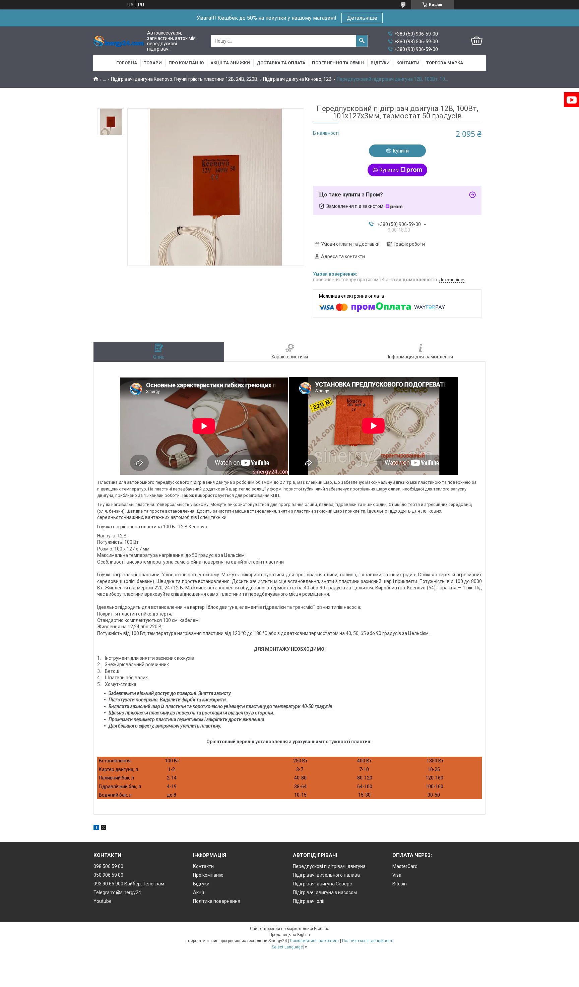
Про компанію (186, 62)
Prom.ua (321, 928)
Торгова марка (444, 62)
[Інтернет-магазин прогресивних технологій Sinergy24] (118, 41)
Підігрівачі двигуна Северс (322, 883)
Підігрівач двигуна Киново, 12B (297, 79)
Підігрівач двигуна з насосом (325, 892)
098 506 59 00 (108, 866)
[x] (103, 828)
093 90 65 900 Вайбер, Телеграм (128, 883)
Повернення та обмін (338, 62)
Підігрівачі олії (308, 901)
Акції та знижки (230, 62)
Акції (198, 892)
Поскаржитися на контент (314, 940)
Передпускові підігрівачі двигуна (329, 866)
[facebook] (96, 828)
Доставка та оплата (281, 62)
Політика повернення (216, 901)
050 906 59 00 (108, 875)
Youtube (102, 901)
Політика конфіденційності (367, 940)
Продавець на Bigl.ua (289, 934)
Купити (401, 151)
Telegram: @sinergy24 (117, 892)
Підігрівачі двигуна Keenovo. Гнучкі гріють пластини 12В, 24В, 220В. (184, 79)
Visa (396, 875)
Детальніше (362, 18)
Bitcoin (399, 883)
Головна (126, 62)
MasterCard (404, 866)
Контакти (408, 62)
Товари (153, 62)
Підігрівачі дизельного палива (326, 875)
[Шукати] (362, 41)
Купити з (389, 170)
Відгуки (380, 62)
